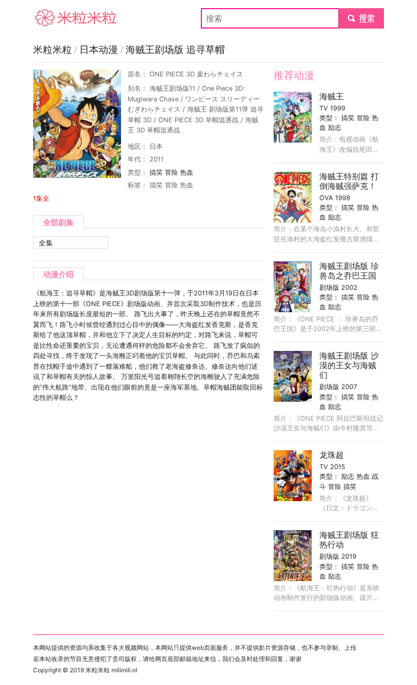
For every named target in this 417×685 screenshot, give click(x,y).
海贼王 (331, 96)
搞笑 (156, 172)
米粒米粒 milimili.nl (111, 670)
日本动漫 (100, 49)
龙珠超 (331, 455)
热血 (186, 172)
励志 (334, 127)
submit (361, 18)
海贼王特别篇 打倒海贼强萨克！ (349, 181)
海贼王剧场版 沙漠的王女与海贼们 (349, 365)
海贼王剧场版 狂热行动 (349, 540)
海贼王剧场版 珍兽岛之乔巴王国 (349, 271)
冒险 (171, 172)
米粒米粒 (49, 18)
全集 (46, 243)
